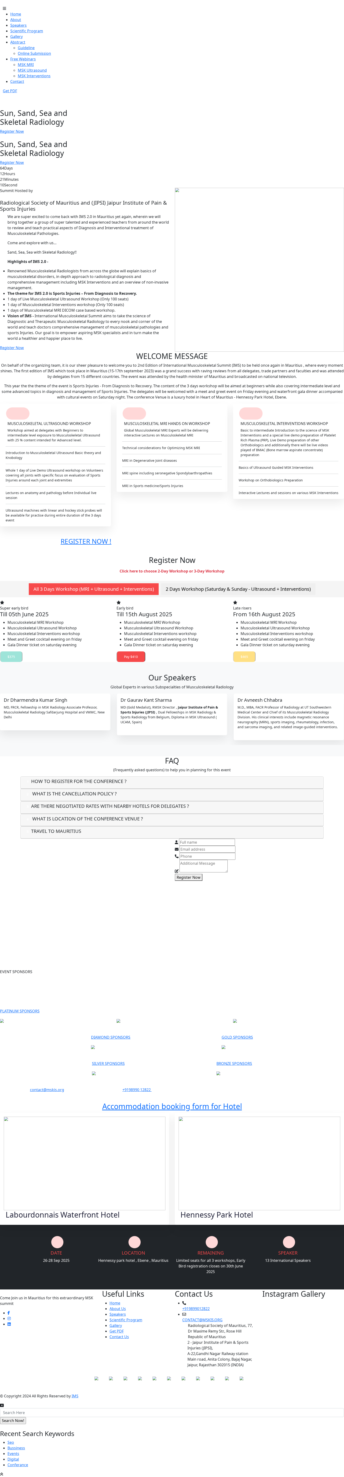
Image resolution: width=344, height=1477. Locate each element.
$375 (11, 656)
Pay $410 (131, 656)
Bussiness (16, 1448)
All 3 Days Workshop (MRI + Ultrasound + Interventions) (93, 589)
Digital (13, 1459)
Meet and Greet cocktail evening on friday (44, 639)
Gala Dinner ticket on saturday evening (42, 644)
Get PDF (117, 1331)
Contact (17, 81)
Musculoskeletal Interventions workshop (43, 633)
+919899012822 (196, 1308)
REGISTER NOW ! (86, 541)
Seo (10, 1442)
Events (13, 1453)
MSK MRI (26, 64)
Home (15, 14)
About (15, 19)
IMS (75, 1396)
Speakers (18, 25)
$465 (244, 656)
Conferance (17, 1464)
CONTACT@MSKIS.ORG (202, 1319)
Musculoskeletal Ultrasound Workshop (42, 628)
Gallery (16, 36)
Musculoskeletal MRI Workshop (35, 622)
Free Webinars (23, 59)
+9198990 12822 (137, 1089)
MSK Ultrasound (32, 70)
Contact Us (119, 1336)
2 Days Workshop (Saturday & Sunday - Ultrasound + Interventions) (238, 589)
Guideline (26, 47)
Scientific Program (26, 30)
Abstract (17, 42)
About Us (118, 1308)
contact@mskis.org (47, 1089)
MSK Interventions (34, 75)
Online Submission (34, 53)
